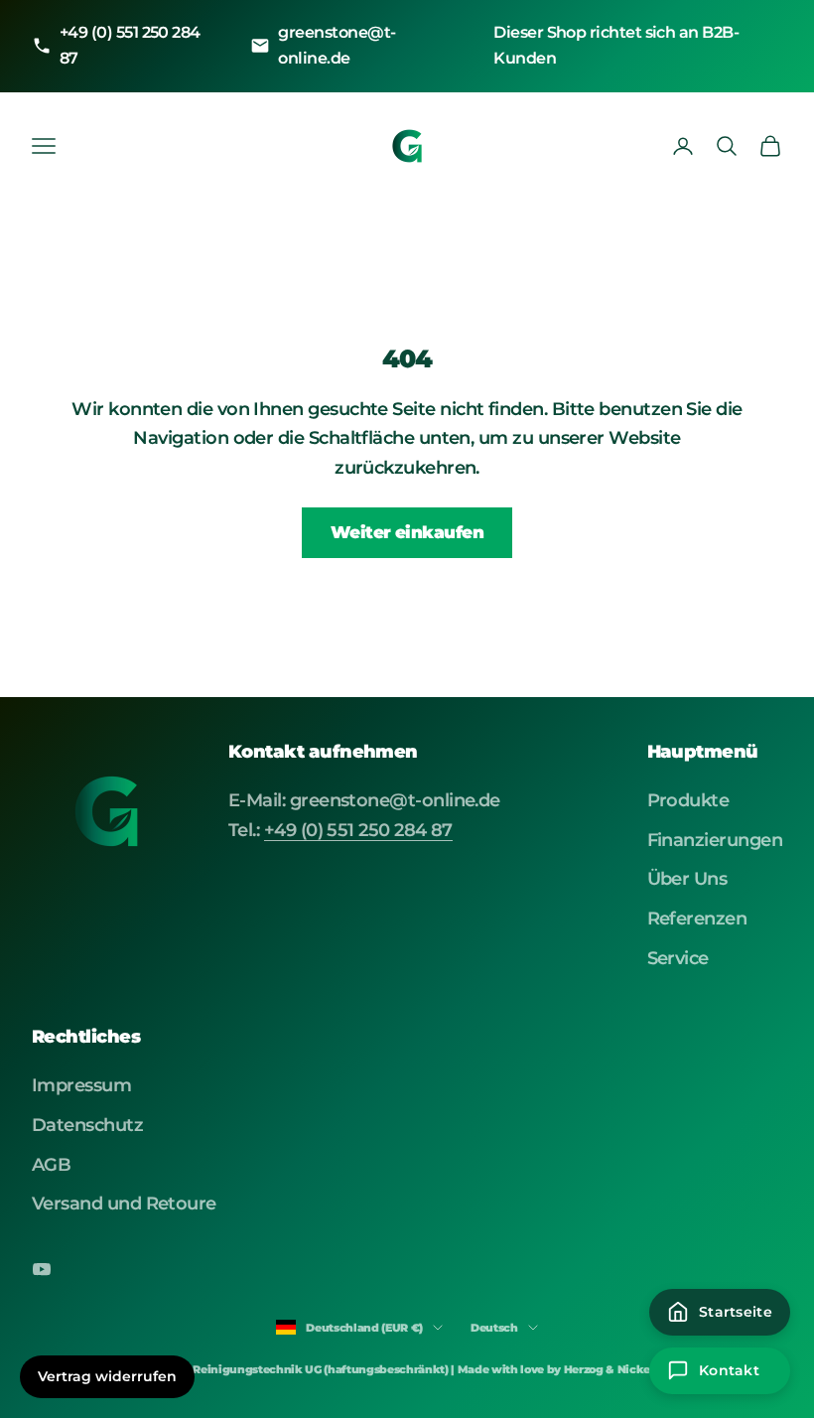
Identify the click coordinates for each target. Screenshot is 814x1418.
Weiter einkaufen (407, 532)
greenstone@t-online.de (336, 45)
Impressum (81, 1085)
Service (678, 958)
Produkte (688, 800)
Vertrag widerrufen (107, 1376)
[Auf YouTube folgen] (42, 1269)
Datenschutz (87, 1125)
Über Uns (687, 879)
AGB (51, 1165)
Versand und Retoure (124, 1203)
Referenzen (697, 918)
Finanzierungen (714, 840)
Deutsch (494, 1328)
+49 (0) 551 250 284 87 (130, 45)
